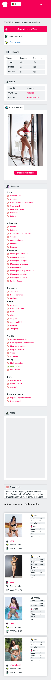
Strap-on (13, 319)
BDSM (12, 312)
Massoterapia (15, 267)
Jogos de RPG (16, 322)
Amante (13, 305)
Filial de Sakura (16, 281)
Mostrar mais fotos (25, 173)
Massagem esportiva (18, 274)
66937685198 (16, 590)
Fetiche (13, 216)
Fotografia (14, 230)
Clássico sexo (15, 196)
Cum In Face (15, 387)
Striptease (14, 291)
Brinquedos (14, 213)
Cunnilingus (14, 353)
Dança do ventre (16, 295)
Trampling (14, 329)
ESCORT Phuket (11, 22)
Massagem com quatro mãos (22, 271)
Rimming (13, 247)
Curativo (13, 325)
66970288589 (16, 548)
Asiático (30, 93)
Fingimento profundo (18, 346)
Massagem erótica (17, 257)
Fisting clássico (16, 363)
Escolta (13, 227)
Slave (12, 315)
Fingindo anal (15, 366)
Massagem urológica (18, 261)
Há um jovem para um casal (21, 233)
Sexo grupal (15, 206)
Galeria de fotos (16, 107)
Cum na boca (15, 380)
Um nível (13, 199)
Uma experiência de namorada (22, 343)
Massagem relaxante (18, 277)
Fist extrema (15, 370)
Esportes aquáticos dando (20, 398)
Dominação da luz (17, 308)
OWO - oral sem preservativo (21, 203)
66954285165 (15, 36)
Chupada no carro (17, 349)
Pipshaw (13, 244)
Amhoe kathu (15, 42)
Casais (13, 237)
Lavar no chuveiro (17, 240)
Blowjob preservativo (18, 339)
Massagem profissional (19, 254)
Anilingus (14, 356)
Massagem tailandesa (19, 264)
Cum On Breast (16, 384)
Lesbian (13, 298)
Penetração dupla (17, 209)
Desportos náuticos (18, 401)
